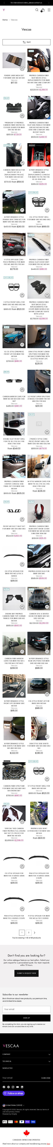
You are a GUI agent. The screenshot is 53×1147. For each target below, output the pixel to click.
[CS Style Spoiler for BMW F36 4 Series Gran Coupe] (14, 858)
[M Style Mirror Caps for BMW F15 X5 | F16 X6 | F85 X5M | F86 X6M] (38, 466)
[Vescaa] (9, 10)
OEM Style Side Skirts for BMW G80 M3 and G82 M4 (38, 745)
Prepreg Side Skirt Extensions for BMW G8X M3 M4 (39, 830)
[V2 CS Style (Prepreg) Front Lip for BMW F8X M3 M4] (14, 336)
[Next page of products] (34, 933)
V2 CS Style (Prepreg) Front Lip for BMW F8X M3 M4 (14, 353)
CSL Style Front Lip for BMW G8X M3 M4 (38, 702)
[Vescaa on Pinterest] (8, 1087)
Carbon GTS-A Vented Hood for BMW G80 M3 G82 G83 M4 (39, 616)
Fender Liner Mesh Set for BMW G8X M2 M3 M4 (14, 76)
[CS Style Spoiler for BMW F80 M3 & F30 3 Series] (14, 556)
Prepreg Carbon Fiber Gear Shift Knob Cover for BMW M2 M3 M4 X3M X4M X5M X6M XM (39, 529)
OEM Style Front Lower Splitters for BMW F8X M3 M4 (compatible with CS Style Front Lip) (39, 355)
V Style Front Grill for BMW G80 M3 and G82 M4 (14, 303)
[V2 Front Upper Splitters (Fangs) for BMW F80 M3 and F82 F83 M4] (38, 381)
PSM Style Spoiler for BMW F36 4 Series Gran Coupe (39, 875)
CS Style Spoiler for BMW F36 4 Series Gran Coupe (14, 875)
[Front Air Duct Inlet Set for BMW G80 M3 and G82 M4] (14, 511)
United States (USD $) (14, 1105)
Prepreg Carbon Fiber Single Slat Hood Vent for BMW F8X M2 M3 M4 (39, 261)
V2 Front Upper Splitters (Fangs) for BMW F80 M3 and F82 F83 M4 (39, 398)
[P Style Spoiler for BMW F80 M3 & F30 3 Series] (38, 900)
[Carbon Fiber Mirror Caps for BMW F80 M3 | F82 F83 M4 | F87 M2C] (14, 643)
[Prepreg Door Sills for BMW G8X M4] (38, 556)
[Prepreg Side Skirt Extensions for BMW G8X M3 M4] (38, 813)
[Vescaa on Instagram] (13, 1087)
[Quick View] (22, 68)
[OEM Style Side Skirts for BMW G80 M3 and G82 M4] (38, 728)
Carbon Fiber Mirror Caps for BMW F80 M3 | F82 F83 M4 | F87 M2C (14, 660)
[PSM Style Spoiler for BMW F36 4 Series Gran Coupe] (38, 858)
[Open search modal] (37, 10)
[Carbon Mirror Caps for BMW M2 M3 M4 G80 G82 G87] (14, 381)
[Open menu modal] (49, 10)
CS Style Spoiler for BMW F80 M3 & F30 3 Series (14, 573)
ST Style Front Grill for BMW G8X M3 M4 (39, 787)
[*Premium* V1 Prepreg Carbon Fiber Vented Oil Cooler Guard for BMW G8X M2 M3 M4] (14, 107)
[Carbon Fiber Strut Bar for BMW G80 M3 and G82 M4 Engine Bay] (14, 771)
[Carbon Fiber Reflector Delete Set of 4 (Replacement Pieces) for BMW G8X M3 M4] (14, 154)
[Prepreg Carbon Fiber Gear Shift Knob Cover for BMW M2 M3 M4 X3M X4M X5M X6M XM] (38, 511)
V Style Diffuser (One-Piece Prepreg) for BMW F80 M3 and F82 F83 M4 (14, 261)
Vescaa (19, 1109)
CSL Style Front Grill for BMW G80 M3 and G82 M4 (38, 219)
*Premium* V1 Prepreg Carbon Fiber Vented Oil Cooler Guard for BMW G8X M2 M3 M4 (14, 126)
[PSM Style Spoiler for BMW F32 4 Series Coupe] (14, 900)
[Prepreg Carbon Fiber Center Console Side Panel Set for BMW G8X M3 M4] (14, 466)
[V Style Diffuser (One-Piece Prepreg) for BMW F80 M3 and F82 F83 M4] (14, 244)
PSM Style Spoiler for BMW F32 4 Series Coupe (14, 917)
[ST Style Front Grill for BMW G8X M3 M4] (38, 771)
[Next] (49, 3)
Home (5, 20)
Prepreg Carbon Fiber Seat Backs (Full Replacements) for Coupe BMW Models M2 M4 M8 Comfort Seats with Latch (39, 308)
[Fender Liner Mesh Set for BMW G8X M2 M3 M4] (14, 60)
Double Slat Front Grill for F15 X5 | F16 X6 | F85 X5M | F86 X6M (14, 441)
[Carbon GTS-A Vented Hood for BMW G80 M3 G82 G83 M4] (38, 598)
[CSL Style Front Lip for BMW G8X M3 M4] (38, 686)
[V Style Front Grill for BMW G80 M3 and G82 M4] (14, 287)
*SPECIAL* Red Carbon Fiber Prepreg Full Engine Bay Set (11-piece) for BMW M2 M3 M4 (14, 832)
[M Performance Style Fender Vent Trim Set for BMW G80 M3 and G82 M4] (14, 202)
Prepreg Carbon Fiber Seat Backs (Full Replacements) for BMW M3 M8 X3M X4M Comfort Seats (39, 80)
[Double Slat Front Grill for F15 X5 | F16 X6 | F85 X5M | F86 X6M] (14, 423)
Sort (29, 42)
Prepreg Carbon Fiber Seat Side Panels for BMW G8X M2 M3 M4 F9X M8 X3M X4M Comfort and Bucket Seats (38, 127)
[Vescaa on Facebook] (4, 1087)
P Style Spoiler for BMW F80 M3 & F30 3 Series (39, 917)
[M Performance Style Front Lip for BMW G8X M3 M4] (14, 686)
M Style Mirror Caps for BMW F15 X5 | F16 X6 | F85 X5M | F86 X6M (39, 483)
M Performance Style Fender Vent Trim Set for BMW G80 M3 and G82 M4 (14, 219)
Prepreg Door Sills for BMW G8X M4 (38, 572)
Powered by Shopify (10, 1114)
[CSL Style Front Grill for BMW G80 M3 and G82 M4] (38, 202)
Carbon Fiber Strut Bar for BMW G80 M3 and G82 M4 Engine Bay (14, 788)
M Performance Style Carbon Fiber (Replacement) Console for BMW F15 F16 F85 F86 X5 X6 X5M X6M (39, 175)
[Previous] (4, 3)
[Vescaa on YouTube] (18, 1087)
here (48, 1143)
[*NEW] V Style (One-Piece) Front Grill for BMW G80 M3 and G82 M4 (39, 441)
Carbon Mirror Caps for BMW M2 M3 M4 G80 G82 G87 (14, 398)
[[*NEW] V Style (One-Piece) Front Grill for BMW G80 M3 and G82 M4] (38, 423)
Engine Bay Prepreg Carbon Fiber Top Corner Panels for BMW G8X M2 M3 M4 (14, 617)
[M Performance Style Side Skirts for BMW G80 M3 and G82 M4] (14, 728)
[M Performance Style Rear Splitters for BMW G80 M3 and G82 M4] (38, 643)
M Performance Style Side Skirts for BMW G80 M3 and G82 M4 (14, 745)
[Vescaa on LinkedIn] (22, 1087)
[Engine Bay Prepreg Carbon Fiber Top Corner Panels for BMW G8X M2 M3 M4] (14, 598)
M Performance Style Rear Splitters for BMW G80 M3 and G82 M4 (38, 660)
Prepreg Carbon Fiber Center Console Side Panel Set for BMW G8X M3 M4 (14, 485)
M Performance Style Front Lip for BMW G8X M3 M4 (14, 703)
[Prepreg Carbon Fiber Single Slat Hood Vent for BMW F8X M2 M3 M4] (38, 244)
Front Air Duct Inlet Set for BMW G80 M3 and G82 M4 (14, 528)
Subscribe (45, 1078)
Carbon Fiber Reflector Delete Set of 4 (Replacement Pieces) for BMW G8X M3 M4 (14, 173)
